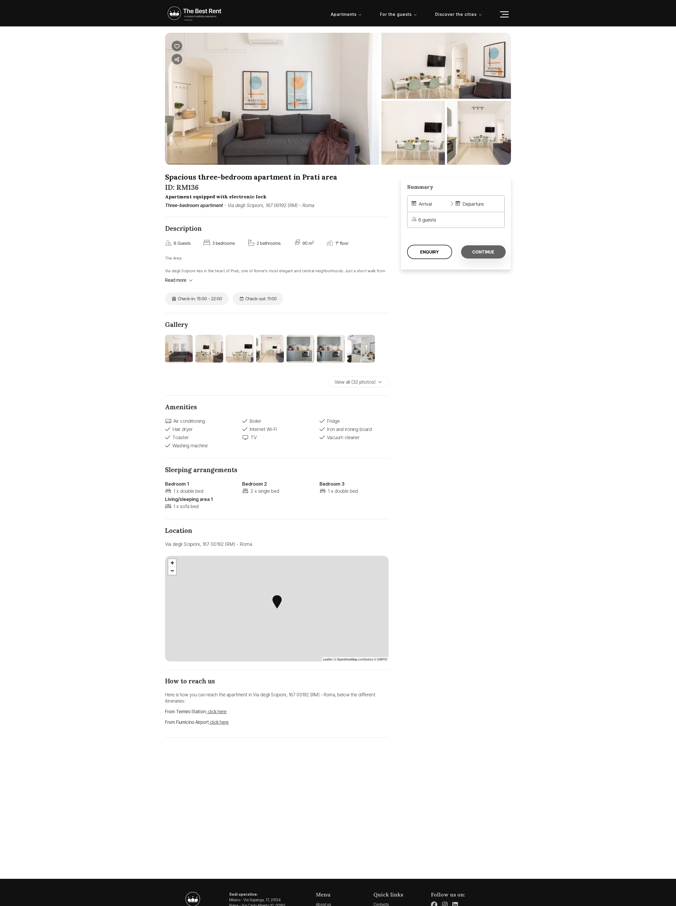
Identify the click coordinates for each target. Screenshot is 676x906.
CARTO (382, 659)
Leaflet (327, 659)
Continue (483, 252)
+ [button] (172, 563)
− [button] (172, 570)
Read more (175, 280)
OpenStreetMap (347, 659)
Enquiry (429, 252)
